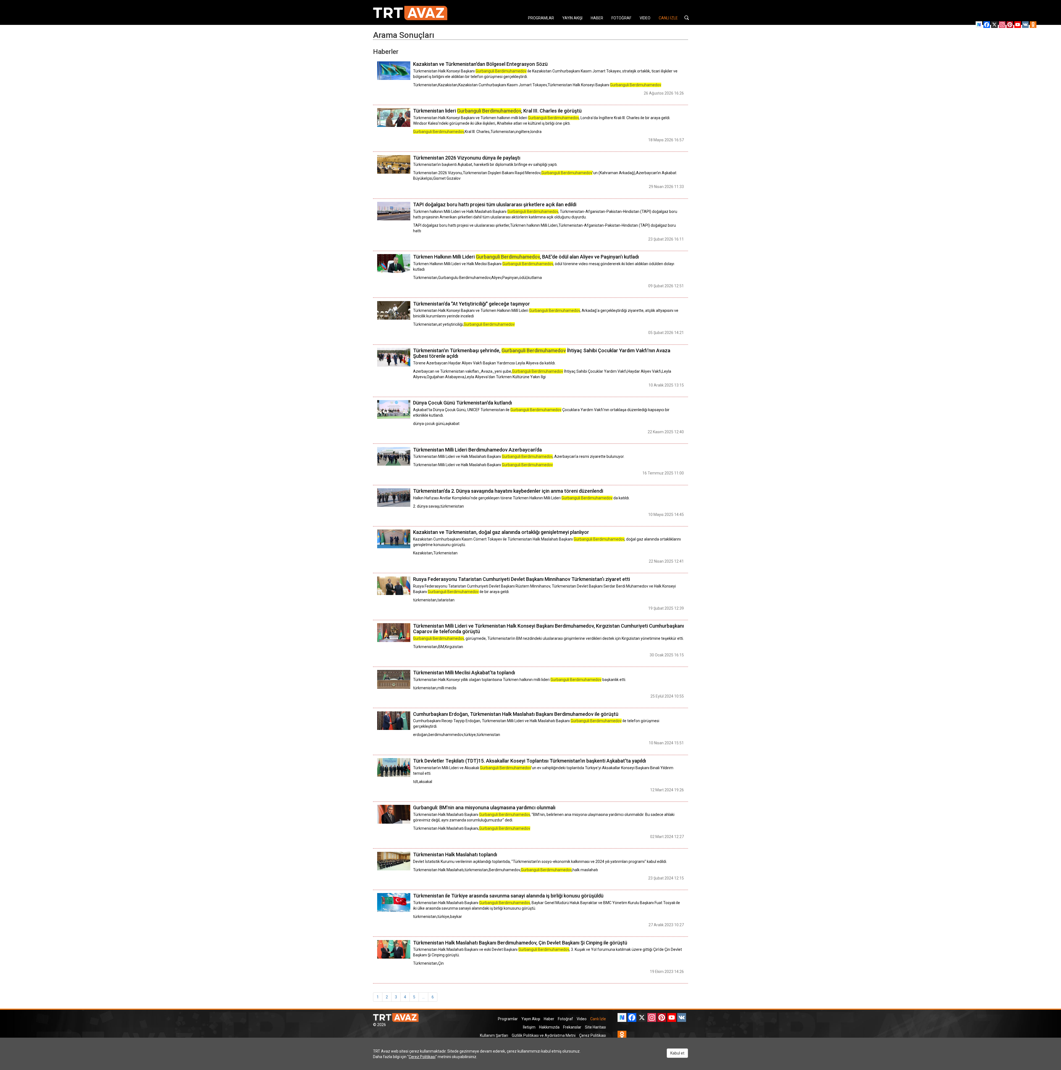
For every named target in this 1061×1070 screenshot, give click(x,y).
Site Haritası (595, 1027)
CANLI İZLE (668, 18)
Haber (549, 1019)
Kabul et (677, 1053)
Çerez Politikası (592, 1035)
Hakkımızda (549, 1027)
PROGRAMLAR (541, 18)
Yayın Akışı (530, 1019)
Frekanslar (572, 1027)
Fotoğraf (565, 1019)
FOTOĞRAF (621, 18)
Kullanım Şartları (494, 1035)
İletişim (529, 1027)
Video (582, 1019)
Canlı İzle (598, 1019)
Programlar (508, 1019)
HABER (597, 18)
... (423, 997)
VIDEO (645, 18)
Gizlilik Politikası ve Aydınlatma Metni (544, 1035)
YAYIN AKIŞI (572, 18)
